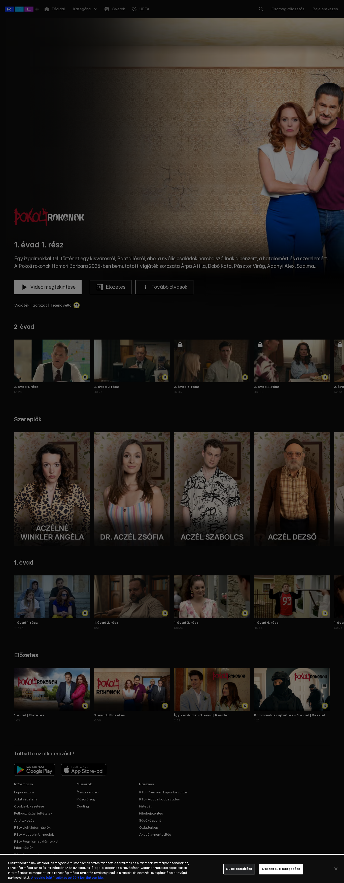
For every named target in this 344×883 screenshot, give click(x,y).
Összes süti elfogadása (281, 869)
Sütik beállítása (239, 869)
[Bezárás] (335, 868)
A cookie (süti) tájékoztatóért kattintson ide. (67, 877)
